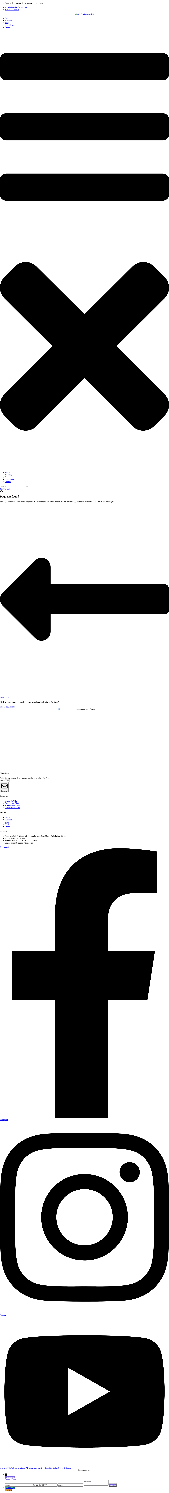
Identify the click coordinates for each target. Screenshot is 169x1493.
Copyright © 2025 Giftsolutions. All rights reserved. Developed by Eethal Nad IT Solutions (36, 1468)
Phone (9, 1490)
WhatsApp (11, 1488)
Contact (8, 27)
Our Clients (9, 25)
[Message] (96, 1485)
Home (7, 18)
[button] (84, 250)
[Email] (70, 1485)
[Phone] (6, 1490)
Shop (7, 23)
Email (2, 781)
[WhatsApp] (6, 1488)
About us (8, 20)
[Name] (18, 1485)
